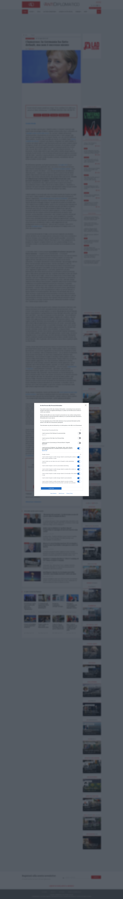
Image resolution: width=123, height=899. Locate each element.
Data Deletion (53, 493)
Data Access (61, 493)
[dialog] (61, 449)
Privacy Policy (69, 493)
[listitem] (61, 430)
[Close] (86, 405)
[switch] (79, 433)
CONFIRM (51, 488)
